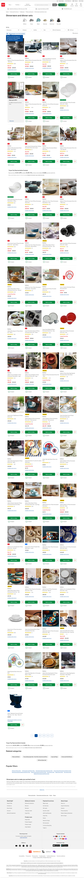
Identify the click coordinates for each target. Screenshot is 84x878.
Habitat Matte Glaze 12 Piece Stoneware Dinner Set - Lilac (48, 245)
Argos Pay (45, 815)
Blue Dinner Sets (50, 772)
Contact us (9, 805)
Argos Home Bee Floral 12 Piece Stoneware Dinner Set (67, 416)
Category (25, 30)
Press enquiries (64, 810)
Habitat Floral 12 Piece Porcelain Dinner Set (49, 289)
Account (9, 810)
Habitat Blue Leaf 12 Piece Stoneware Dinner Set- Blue (68, 547)
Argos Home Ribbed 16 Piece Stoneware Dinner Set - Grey (48, 330)
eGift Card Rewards (47, 813)
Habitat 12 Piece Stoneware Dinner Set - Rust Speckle (68, 148)
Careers (62, 808)
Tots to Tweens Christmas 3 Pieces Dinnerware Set (67, 287)
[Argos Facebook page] (19, 845)
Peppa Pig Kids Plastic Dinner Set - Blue (15, 672)
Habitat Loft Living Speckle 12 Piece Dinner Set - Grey (67, 589)
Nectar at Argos (46, 820)
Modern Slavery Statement (66, 813)
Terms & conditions (61, 856)
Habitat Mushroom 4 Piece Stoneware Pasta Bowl (50, 505)
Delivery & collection (29, 803)
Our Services (45, 805)
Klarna (44, 818)
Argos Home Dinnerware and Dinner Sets (62, 770)
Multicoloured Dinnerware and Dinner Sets (21, 772)
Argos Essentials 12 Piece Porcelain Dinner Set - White (67, 103)
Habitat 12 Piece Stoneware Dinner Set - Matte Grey (68, 201)
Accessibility (21, 856)
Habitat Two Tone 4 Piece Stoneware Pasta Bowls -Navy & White (33, 245)
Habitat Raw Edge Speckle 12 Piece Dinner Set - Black (15, 461)
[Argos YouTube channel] (16, 845)
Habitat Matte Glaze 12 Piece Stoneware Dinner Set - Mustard (14, 289)
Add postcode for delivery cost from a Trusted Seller (15, 720)
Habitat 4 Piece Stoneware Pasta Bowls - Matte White (14, 148)
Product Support (28, 822)
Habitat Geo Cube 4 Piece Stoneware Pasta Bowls (50, 547)
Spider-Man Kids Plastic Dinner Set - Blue (50, 460)
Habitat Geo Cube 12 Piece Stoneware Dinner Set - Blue (50, 631)
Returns (26, 805)
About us (63, 803)
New (45, 30)
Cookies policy (42, 856)
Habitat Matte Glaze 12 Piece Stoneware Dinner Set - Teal (13, 591)
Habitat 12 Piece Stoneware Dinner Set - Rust (50, 375)
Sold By (35, 30)
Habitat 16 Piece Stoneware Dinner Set (33, 60)
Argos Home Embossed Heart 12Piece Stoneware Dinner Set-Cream (33, 147)
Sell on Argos (64, 815)
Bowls (50, 795)
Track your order (28, 810)
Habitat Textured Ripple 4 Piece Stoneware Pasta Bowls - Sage (14, 375)
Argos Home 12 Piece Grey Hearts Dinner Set (15, 630)
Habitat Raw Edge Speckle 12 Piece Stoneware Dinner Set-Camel (49, 673)
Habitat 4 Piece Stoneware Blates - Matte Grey (49, 148)
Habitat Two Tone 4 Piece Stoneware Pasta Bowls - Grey (50, 201)
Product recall (28, 824)
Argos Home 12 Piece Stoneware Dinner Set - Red (67, 331)
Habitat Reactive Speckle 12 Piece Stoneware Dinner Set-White (15, 503)
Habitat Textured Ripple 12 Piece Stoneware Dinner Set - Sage (32, 375)
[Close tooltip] (21, 36)
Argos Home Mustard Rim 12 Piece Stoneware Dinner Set (32, 630)
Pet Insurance (46, 823)
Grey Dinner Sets (67, 772)
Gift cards (45, 808)
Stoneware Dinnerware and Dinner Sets (44, 770)
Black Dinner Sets (59, 772)
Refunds (27, 808)
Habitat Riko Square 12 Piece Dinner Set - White (15, 331)
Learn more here (23, 837)
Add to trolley (13, 74)
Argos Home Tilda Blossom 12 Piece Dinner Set (15, 416)
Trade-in (45, 827)
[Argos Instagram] (30, 845)
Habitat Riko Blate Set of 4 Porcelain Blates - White (32, 673)
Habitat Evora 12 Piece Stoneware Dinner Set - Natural (49, 589)
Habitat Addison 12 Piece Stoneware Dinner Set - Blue (68, 505)
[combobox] (43, 5)
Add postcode (12, 33)
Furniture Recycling (47, 825)
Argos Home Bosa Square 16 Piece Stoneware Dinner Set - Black (32, 331)
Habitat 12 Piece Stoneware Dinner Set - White (33, 104)
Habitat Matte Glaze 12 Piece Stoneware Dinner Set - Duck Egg (32, 503)
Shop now (11, 120)
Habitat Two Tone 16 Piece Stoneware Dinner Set (50, 104)
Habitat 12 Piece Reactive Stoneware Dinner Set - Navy (33, 589)
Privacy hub (28, 856)
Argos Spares (28, 826)
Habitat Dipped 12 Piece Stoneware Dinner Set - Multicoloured (32, 419)
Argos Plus (27, 813)
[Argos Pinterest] (27, 845)
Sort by (7, 27)
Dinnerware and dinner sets (42, 795)
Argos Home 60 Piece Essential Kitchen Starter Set (49, 59)
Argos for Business (65, 805)
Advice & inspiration (11, 813)
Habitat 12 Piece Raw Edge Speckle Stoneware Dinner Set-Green (67, 374)
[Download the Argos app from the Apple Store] (56, 846)
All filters (72, 30)
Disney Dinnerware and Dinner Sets (38, 772)
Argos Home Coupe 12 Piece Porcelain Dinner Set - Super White (16, 244)
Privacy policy (35, 856)
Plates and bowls (32, 795)
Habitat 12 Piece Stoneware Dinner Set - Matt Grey (16, 61)
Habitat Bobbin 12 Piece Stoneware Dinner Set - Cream (67, 461)
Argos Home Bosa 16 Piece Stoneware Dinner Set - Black (68, 244)
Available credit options (12, 69)
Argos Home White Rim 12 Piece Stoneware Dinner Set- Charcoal (67, 631)
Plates (54, 795)
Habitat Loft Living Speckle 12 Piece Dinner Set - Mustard (15, 547)
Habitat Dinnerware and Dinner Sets (41, 773)
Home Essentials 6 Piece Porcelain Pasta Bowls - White (15, 200)
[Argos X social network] (23, 845)
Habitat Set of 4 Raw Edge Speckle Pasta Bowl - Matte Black (67, 673)
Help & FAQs (9, 803)
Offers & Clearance (57, 30)
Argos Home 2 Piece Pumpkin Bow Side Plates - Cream (32, 547)
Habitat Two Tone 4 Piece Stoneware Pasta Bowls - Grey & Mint (33, 288)
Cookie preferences (51, 856)
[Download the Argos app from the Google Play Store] (64, 846)
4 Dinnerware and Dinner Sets (28, 770)
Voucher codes (46, 810)
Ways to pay (45, 803)
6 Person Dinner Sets (16, 770)
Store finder (9, 808)
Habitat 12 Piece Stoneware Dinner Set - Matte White (68, 61)
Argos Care (27, 819)
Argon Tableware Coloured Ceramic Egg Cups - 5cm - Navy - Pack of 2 (15, 714)
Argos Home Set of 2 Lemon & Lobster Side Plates (33, 461)
